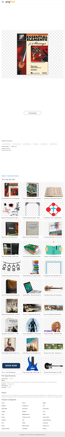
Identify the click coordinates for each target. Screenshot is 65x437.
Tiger (3, 414)
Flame (23, 403)
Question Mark (5, 428)
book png (35, 144)
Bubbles (24, 411)
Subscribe (24, 408)
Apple (44, 403)
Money (44, 428)
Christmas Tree (26, 417)
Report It (4, 176)
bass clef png (53, 144)
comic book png (6, 144)
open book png (27, 144)
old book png (44, 144)
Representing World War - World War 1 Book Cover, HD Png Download (19, 314)
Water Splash (25, 425)
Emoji (3, 417)
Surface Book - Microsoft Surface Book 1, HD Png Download (38, 295)
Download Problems (13, 176)
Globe (23, 423)
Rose (44, 414)
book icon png (16, 144)
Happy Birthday (47, 420)
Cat (44, 406)
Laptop (3, 411)
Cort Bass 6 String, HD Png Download (53, 295)
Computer (45, 423)
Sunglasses (25, 406)
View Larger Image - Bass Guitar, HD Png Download (36, 372)
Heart (3, 403)
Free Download (32, 113)
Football (4, 420)
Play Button (46, 408)
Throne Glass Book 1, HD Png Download (33, 333)
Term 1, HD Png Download (8, 372)
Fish (3, 423)
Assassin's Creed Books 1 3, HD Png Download (14, 333)
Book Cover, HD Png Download (10, 237)
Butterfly (4, 406)
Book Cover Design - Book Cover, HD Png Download (15, 256)
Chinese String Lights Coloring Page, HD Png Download (16, 275)
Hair (23, 420)
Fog (44, 411)
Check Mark (46, 417)
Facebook (24, 428)
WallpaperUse (25, 414)
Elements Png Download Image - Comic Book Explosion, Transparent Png (20, 217)
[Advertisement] (32, 19)
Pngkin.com (46, 425)
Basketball (4, 408)
